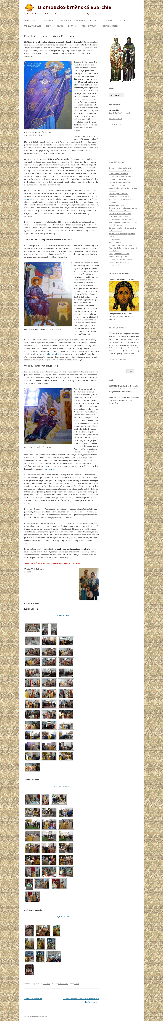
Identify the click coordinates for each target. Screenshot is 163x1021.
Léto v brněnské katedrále (118, 174)
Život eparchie (124, 21)
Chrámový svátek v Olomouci (119, 179)
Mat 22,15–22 (121, 328)
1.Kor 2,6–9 (112, 328)
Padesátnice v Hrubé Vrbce (119, 262)
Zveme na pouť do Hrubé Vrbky (120, 171)
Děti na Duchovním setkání (118, 216)
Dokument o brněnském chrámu (120, 259)
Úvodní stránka (30, 21)
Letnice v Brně (114, 265)
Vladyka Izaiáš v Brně (116, 205)
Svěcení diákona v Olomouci (119, 196)
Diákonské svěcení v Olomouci (120, 211)
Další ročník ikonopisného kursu (120, 182)
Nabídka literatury (88, 26)
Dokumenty (80, 21)
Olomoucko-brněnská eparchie (73, 7)
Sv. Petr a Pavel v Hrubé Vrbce (120, 214)
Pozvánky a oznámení (54, 26)
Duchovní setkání (115, 239)
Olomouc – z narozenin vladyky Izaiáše (123, 208)
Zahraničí (72, 26)
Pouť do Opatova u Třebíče (118, 194)
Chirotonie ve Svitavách (117, 185)
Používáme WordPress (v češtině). (35, 1017)
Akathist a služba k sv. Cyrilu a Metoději (123, 248)
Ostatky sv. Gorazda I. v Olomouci (121, 176)
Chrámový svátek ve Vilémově (120, 168)
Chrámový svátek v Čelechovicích (121, 245)
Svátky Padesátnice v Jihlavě (119, 254)
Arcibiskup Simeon (115, 119)
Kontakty (109, 21)
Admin (76, 984)
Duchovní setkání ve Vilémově (120, 219)
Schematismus (95, 21)
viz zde (45, 466)
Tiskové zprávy (47, 21)
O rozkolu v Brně (115, 124)
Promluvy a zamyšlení (32, 26)
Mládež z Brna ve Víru (117, 242)
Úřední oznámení (64, 21)
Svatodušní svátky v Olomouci (120, 256)
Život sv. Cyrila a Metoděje (49, 354)
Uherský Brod (114, 251)
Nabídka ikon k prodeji (109, 26)
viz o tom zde (50, 469)
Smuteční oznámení (33, 999)
